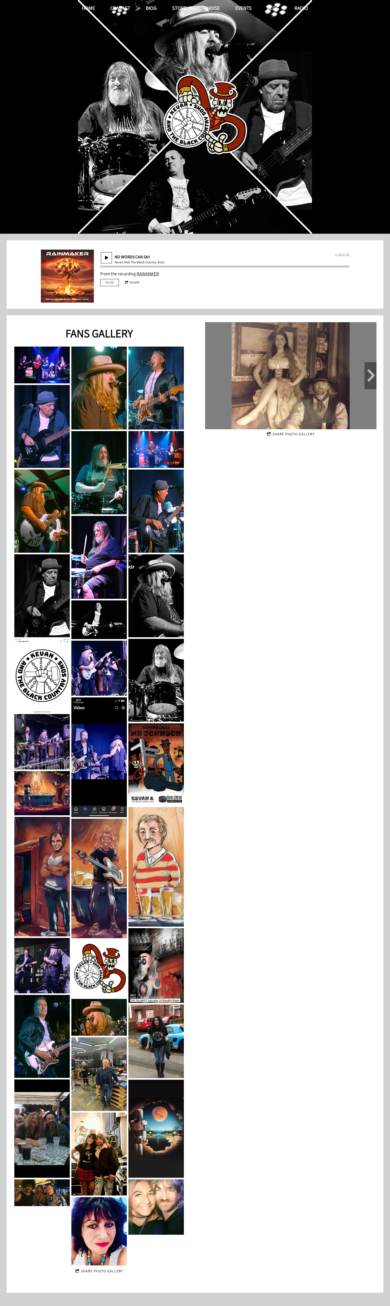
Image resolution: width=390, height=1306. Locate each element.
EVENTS (243, 8)
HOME (88, 8)
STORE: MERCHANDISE (196, 8)
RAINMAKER (148, 274)
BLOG (273, 8)
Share (135, 282)
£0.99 (109, 282)
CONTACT (120, 8)
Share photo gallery (102, 1271)
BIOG (151, 8)
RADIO (301, 8)
